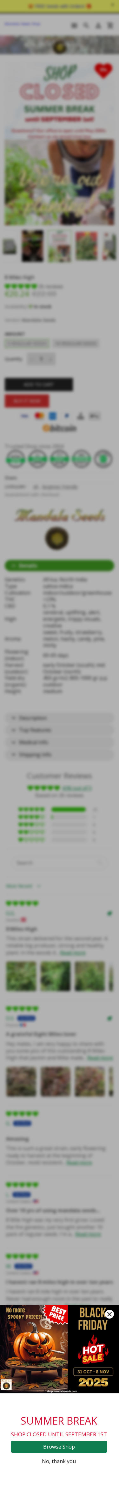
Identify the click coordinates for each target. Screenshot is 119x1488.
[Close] (109, 1314)
